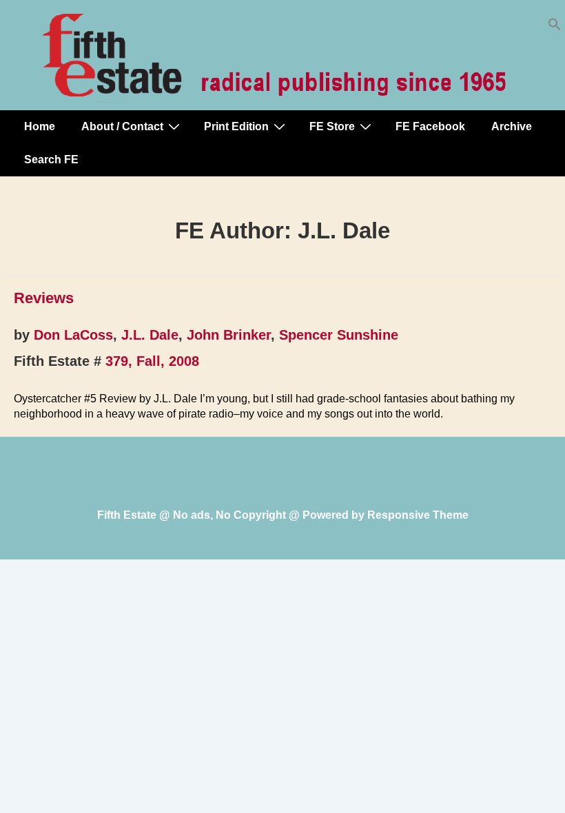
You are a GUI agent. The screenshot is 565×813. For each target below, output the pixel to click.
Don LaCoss (73, 334)
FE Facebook (430, 126)
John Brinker (229, 334)
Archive (511, 126)
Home (39, 126)
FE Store (332, 126)
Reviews (44, 298)
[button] (555, 27)
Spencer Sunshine (338, 334)
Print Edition (236, 126)
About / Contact (122, 126)
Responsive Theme (418, 515)
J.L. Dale (149, 334)
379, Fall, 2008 (152, 361)
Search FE (51, 159)
